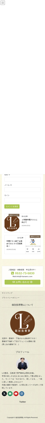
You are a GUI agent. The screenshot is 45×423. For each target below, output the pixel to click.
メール (8, 185)
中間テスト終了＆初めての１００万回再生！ (14, 243)
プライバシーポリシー (10, 298)
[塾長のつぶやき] (11, 223)
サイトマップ (7, 293)
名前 (7, 175)
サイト (7, 195)
